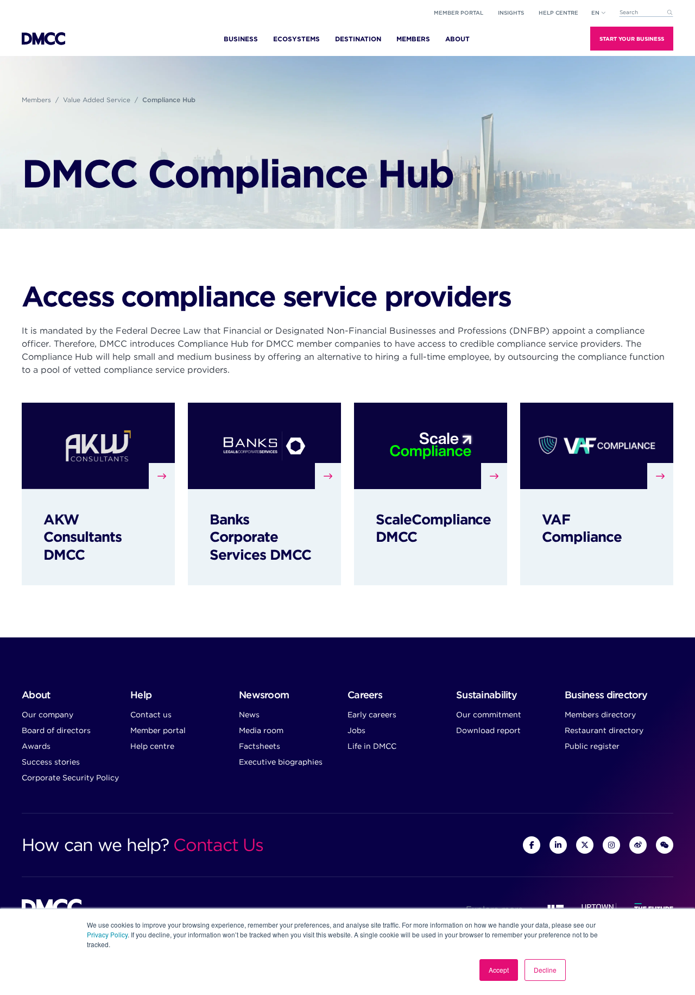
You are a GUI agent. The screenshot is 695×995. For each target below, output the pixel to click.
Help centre (152, 746)
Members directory (600, 714)
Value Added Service (96, 100)
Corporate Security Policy (70, 777)
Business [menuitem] (241, 39)
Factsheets (259, 746)
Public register (592, 746)
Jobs (356, 730)
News (249, 714)
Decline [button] (545, 969)
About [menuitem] (457, 39)
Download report (488, 730)
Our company (47, 714)
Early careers (372, 714)
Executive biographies (281, 762)
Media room (261, 730)
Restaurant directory (604, 730)
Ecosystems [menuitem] (296, 39)
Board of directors (56, 730)
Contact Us (218, 844)
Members (36, 100)
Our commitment (488, 714)
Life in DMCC (372, 746)
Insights (511, 12)
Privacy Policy (107, 934)
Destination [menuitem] (358, 39)
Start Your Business (631, 38)
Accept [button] (499, 969)
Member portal (458, 12)
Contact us (151, 714)
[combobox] (646, 13)
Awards (36, 746)
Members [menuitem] (413, 39)
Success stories (51, 762)
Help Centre (558, 12)
